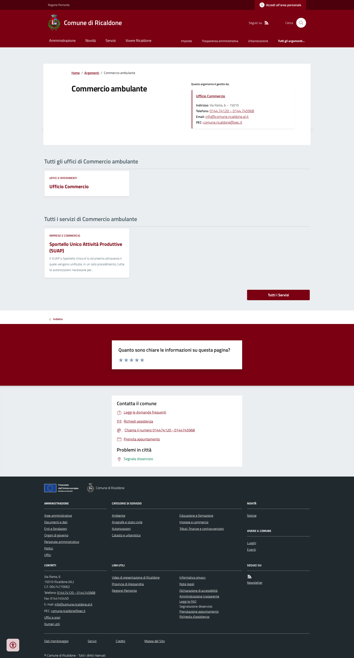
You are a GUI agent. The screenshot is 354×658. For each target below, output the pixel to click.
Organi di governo (56, 535)
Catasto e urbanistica (126, 535)
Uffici (47, 554)
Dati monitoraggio (56, 641)
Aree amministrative (58, 515)
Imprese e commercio (64, 235)
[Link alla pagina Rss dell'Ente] (249, 576)
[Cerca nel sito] (299, 23)
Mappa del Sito (154, 641)
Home (75, 72)
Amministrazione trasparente (199, 596)
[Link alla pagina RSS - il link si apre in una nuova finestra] (266, 22)
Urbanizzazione (258, 41)
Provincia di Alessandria (128, 584)
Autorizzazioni (121, 528)
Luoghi (251, 543)
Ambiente (118, 515)
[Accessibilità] (13, 645)
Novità (90, 40)
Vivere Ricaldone (138, 40)
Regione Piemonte (59, 5)
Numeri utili (52, 624)
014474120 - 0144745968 (76, 592)
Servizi (111, 40)
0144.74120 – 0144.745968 (232, 111)
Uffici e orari (52, 617)
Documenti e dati (55, 522)
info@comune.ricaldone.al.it (226, 116)
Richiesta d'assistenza (194, 616)
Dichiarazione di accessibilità (198, 590)
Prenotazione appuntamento (199, 611)
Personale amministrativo (61, 541)
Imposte (186, 41)
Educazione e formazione (196, 515)
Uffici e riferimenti (63, 178)
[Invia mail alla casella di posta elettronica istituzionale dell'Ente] (73, 604)
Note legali (186, 584)
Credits (120, 641)
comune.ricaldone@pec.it (222, 122)
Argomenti (91, 72)
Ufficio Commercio (210, 96)
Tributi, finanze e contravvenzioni (201, 528)
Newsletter (254, 582)
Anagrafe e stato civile (127, 522)
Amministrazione (62, 40)
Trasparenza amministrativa (220, 41)
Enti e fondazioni (55, 528)
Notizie (251, 515)
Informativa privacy (192, 577)
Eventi (251, 549)
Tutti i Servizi (278, 295)
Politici (48, 548)
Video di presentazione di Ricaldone (136, 577)
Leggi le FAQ (187, 601)
